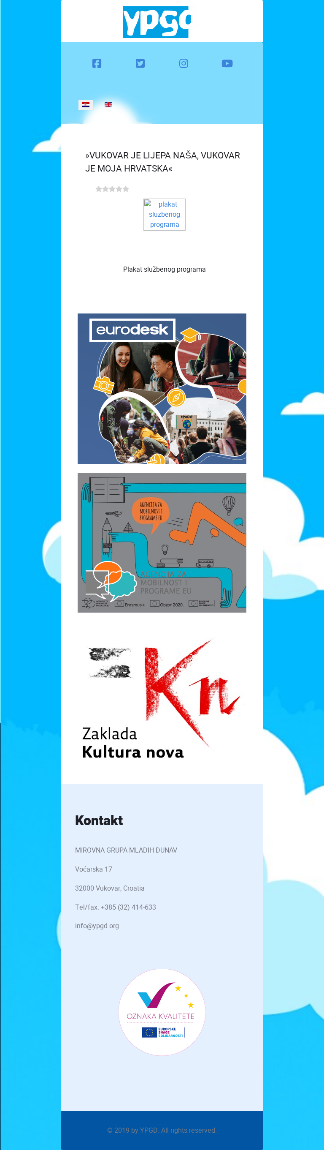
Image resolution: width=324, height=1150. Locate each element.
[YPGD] (160, 21)
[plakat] (164, 227)
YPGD (149, 1130)
